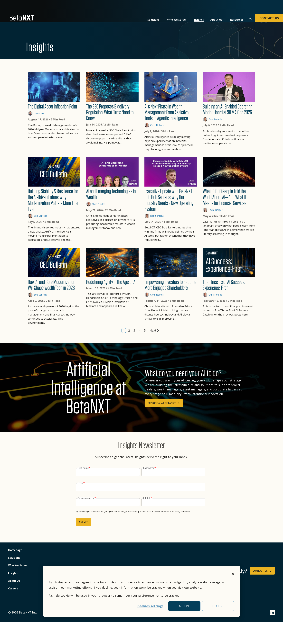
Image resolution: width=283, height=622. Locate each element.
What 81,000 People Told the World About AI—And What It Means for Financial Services (224, 197)
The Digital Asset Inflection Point (52, 106)
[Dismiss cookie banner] (232, 574)
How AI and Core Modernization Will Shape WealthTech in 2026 (51, 284)
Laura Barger (215, 209)
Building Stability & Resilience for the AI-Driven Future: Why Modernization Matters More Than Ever (53, 200)
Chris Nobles (157, 125)
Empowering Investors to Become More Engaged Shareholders (170, 284)
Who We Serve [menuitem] (17, 565)
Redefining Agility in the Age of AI (111, 281)
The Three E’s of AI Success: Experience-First (224, 284)
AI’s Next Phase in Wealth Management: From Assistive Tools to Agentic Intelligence (166, 112)
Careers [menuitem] (13, 588)
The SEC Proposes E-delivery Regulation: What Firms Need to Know (110, 112)
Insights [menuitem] (13, 573)
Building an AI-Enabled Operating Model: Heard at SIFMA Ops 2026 (227, 109)
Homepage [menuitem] (15, 550)
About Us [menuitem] (14, 580)
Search (249, 17)
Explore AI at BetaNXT (162, 403)
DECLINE (218, 606)
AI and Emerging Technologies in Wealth (111, 194)
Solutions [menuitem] (14, 557)
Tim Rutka (39, 113)
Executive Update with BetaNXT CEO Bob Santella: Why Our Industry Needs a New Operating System (169, 200)
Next (153, 330)
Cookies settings (150, 606)
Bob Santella (215, 119)
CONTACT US (269, 18)
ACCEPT (184, 606)
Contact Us (260, 570)
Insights (199, 19)
